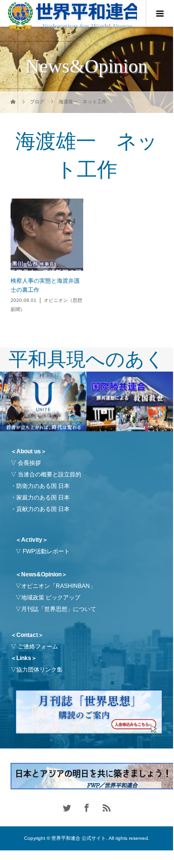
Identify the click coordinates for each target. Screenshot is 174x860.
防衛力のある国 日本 (43, 486)
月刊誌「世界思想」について (58, 609)
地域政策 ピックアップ (50, 597)
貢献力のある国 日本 (43, 509)
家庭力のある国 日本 (43, 497)
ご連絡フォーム (38, 646)
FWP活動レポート (46, 551)
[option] (43, 402)
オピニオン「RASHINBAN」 (58, 586)
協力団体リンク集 (39, 669)
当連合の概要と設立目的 (49, 474)
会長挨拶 (29, 463)
